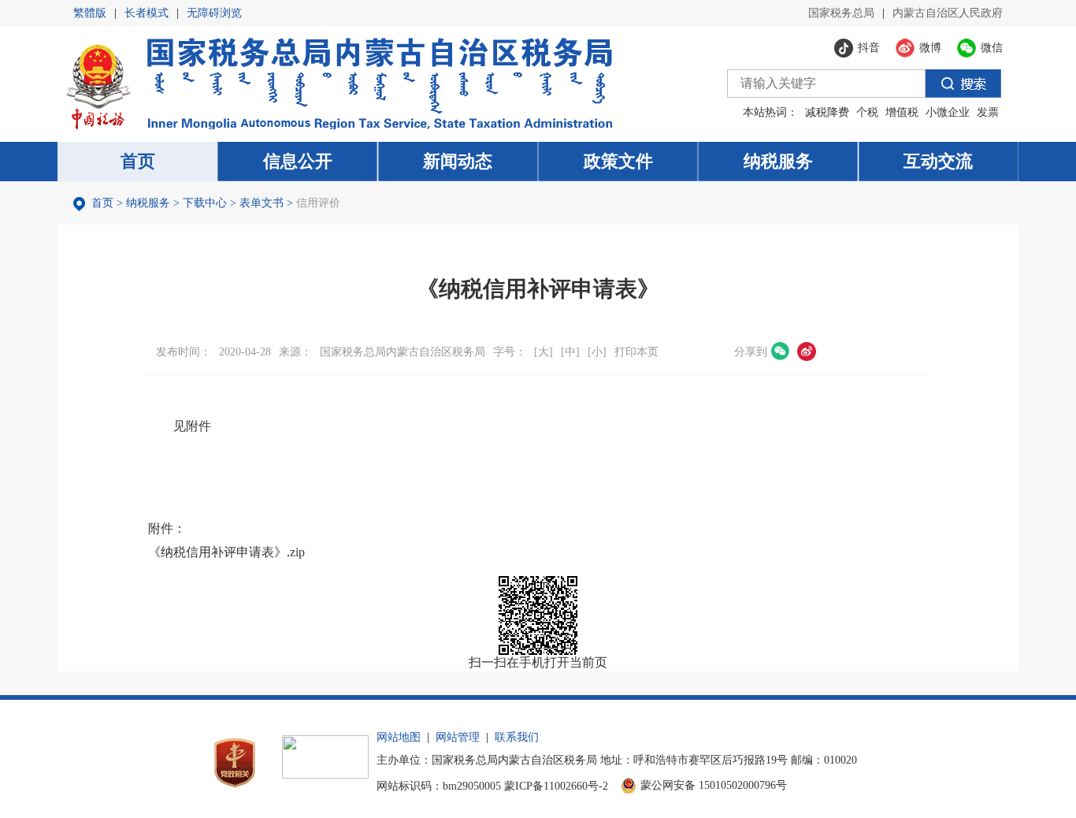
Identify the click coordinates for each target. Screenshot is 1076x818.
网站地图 (399, 737)
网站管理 (458, 737)
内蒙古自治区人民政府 (947, 13)
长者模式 (146, 13)
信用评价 (318, 203)
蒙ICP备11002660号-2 (556, 786)
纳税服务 (148, 203)
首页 (102, 203)
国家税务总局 (841, 13)
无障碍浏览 (214, 13)
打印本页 (636, 352)
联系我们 (517, 737)
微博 (806, 351)
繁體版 (89, 13)
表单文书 (261, 203)
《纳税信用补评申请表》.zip (226, 552)
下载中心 (205, 203)
